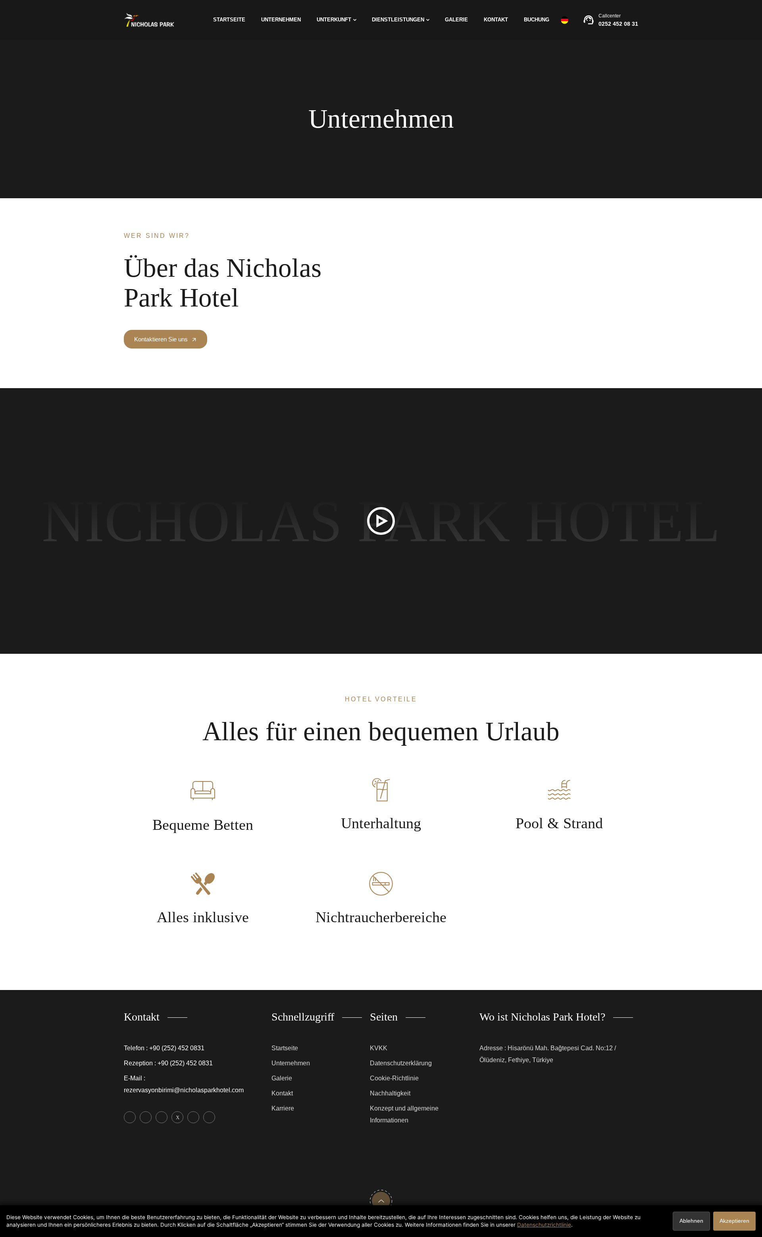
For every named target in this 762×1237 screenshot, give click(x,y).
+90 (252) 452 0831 (176, 1048)
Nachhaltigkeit (390, 1093)
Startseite (229, 20)
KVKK (378, 1048)
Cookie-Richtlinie (394, 1078)
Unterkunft (334, 20)
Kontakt (282, 1093)
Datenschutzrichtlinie (544, 1225)
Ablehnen (691, 1221)
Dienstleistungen (398, 20)
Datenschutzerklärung (401, 1063)
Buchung (536, 20)
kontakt (496, 20)
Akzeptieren (734, 1221)
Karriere (282, 1108)
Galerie (281, 1078)
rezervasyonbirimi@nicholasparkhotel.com (184, 1090)
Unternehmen (281, 20)
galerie (456, 20)
